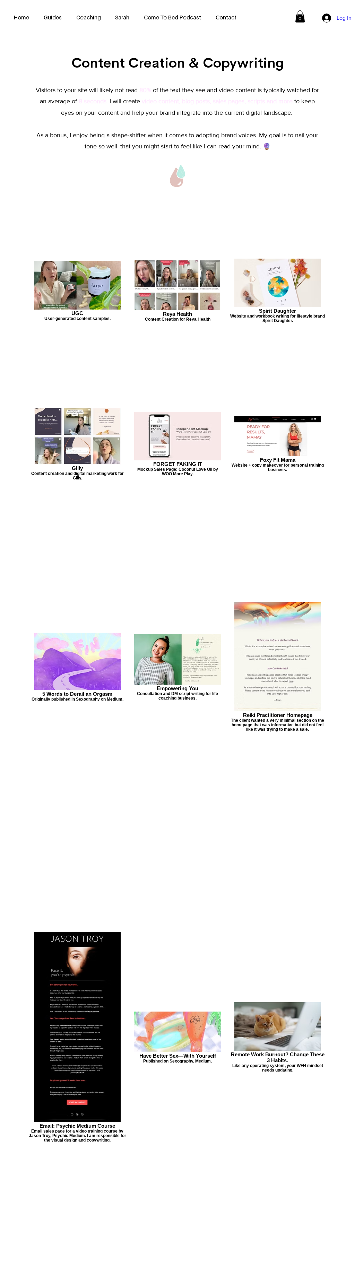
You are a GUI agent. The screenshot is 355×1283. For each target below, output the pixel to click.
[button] (300, 16)
